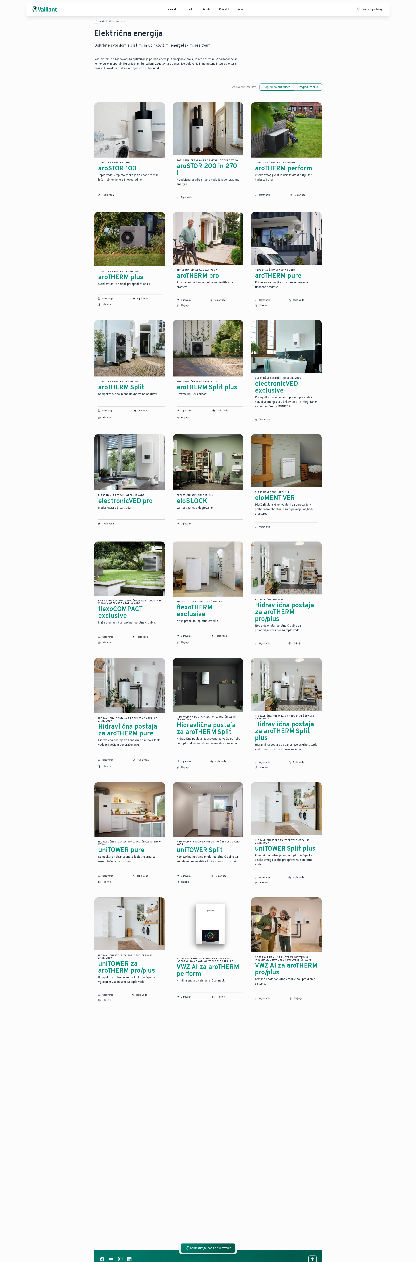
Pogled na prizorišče (276, 87)
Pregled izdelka (308, 87)
